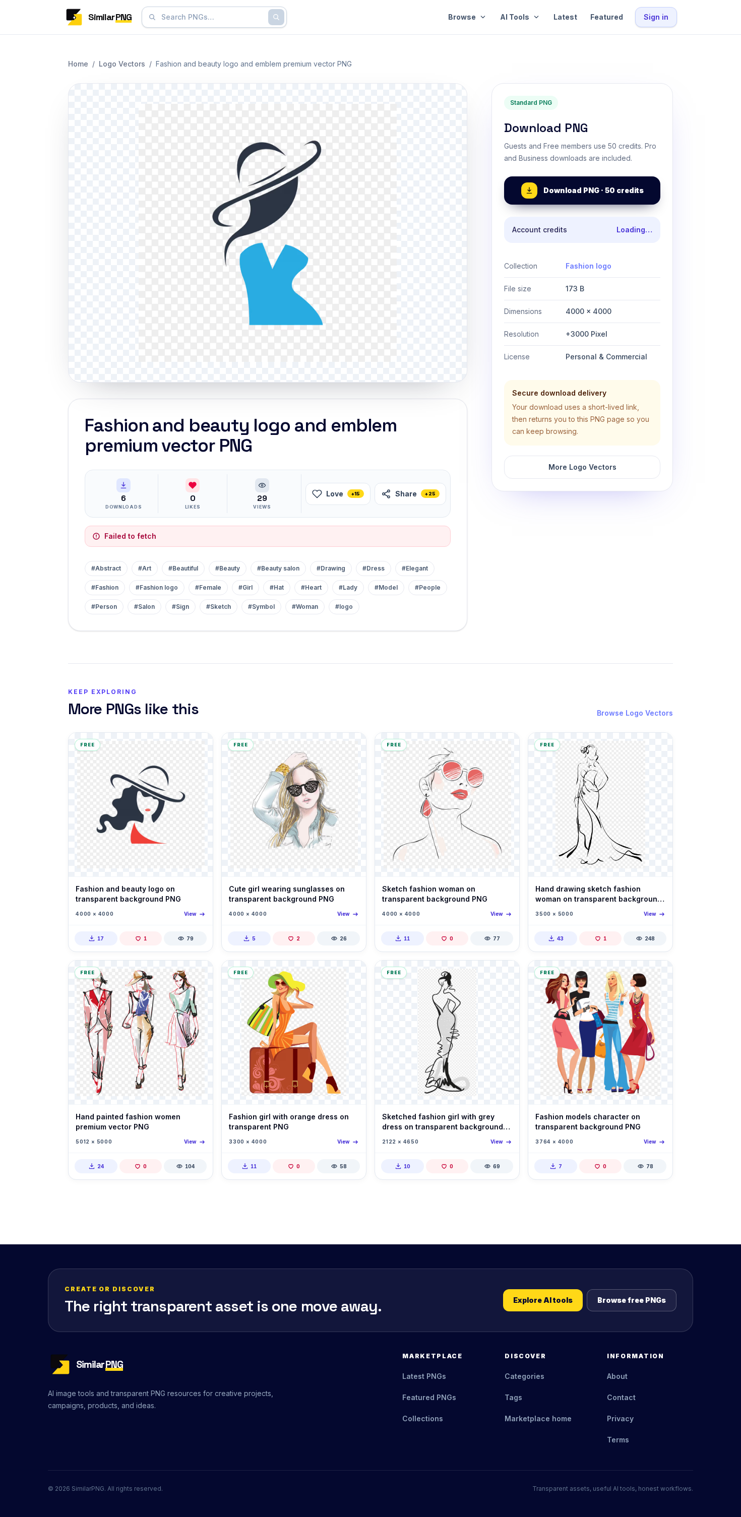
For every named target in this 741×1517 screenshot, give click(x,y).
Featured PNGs (429, 1397)
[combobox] (212, 17)
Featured (606, 17)
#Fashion (104, 587)
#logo (344, 606)
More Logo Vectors (582, 467)
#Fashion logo (157, 587)
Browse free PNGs (631, 1300)
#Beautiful (183, 568)
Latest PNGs (424, 1376)
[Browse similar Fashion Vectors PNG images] (656, 749)
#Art (144, 568)
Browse (462, 17)
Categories (524, 1376)
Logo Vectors (122, 63)
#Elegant (415, 568)
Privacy (620, 1418)
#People (428, 587)
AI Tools (514, 17)
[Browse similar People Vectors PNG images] (350, 749)
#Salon (144, 606)
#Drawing (331, 568)
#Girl (245, 587)
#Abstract (106, 568)
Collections (422, 1418)
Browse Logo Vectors (635, 713)
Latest (565, 17)
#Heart (311, 587)
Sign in (656, 17)
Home (78, 63)
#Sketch (218, 606)
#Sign (180, 606)
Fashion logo (588, 266)
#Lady (348, 587)
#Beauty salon (278, 568)
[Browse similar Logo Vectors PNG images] (197, 749)
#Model (386, 587)
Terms (618, 1439)
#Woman (305, 606)
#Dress (373, 568)
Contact (621, 1397)
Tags (513, 1397)
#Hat (277, 587)
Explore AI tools (543, 1300)
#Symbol (261, 606)
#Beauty (227, 568)
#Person (104, 606)
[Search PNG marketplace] (276, 17)
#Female (208, 587)
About (617, 1376)
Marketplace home (538, 1418)
